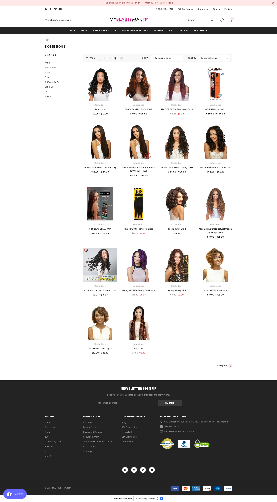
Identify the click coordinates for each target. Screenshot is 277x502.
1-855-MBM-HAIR (164, 9)
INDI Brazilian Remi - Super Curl (215, 167)
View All (48, 96)
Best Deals (201, 30)
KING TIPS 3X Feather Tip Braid (138, 229)
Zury (47, 77)
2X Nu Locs (100, 109)
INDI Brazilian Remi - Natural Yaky (100, 167)
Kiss (47, 91)
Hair (72, 30)
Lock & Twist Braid (177, 229)
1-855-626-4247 (172, 426)
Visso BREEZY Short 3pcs (215, 290)
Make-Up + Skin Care (135, 30)
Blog (124, 422)
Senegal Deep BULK (177, 290)
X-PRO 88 (138, 348)
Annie (47, 62)
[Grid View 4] (113, 58)
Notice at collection (123, 498)
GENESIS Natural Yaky (215, 109)
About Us (87, 422)
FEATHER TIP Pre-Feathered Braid (177, 109)
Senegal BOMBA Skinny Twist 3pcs (138, 290)
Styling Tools (162, 30)
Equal (47, 72)
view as (90, 58)
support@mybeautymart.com (179, 431)
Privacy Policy (89, 427)
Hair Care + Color (104, 30)
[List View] (99, 58)
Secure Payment (91, 436)
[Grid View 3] (108, 58)
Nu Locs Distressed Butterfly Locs (100, 290)
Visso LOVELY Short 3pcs (100, 348)
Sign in (216, 9)
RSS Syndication (130, 427)
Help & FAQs (127, 432)
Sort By (192, 58)
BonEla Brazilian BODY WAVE (138, 109)
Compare (224, 365)
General (183, 30)
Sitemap (87, 451)
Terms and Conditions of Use (97, 441)
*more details (166, 2)
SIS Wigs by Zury (53, 82)
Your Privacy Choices (145, 498)
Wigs (84, 30)
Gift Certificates (185, 9)
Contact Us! (127, 441)
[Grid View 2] (103, 58)
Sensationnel (51, 67)
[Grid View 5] (120, 58)
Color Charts (89, 446)
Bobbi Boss (50, 86)
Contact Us (202, 9)
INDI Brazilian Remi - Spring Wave (177, 167)
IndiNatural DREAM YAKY (100, 229)
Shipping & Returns (92, 432)
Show (145, 58)
